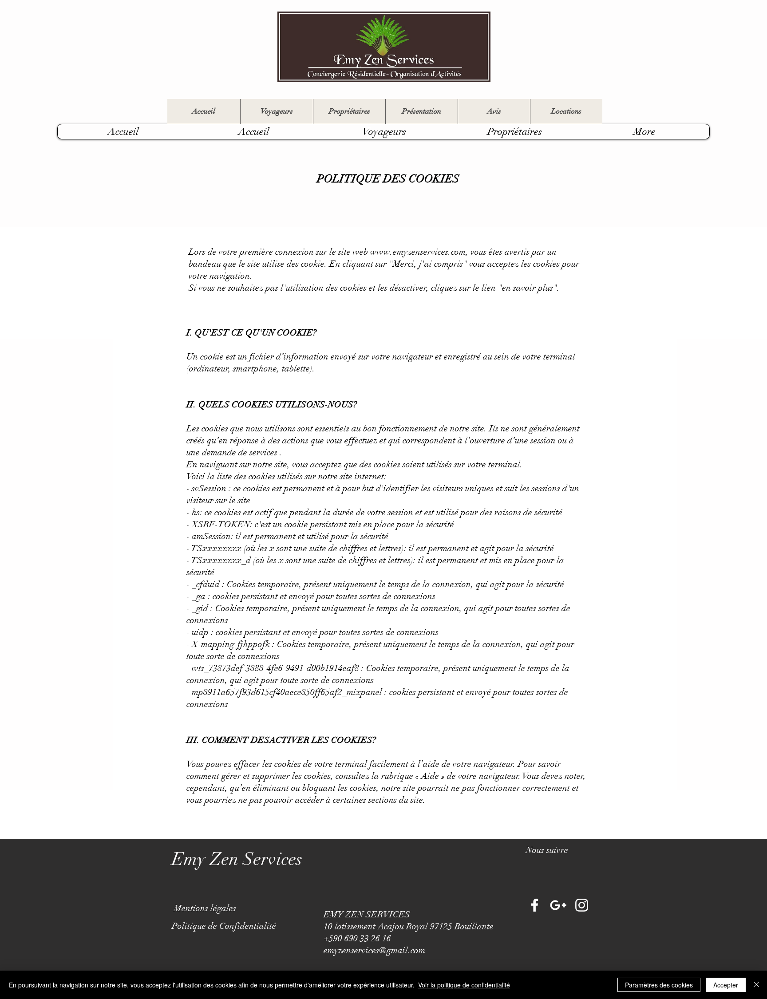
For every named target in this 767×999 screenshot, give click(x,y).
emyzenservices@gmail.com (374, 950)
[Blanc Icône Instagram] (581, 905)
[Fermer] (756, 985)
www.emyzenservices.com (418, 251)
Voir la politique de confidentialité (464, 984)
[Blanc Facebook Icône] (534, 905)
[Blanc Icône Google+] (558, 905)
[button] (547, 850)
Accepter (725, 984)
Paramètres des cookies (659, 984)
